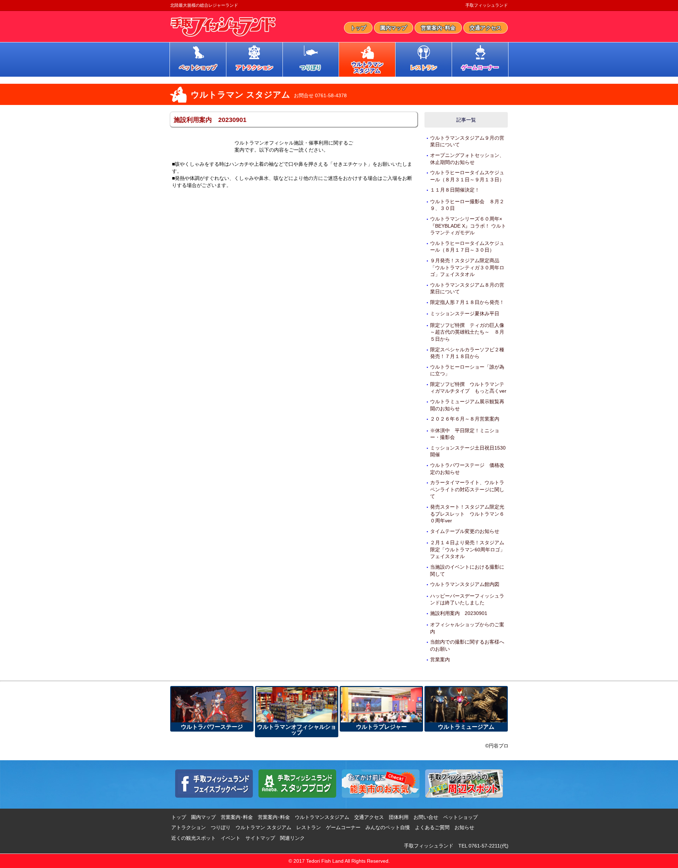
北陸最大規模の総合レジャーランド (204, 5)
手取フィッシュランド (486, 5)
